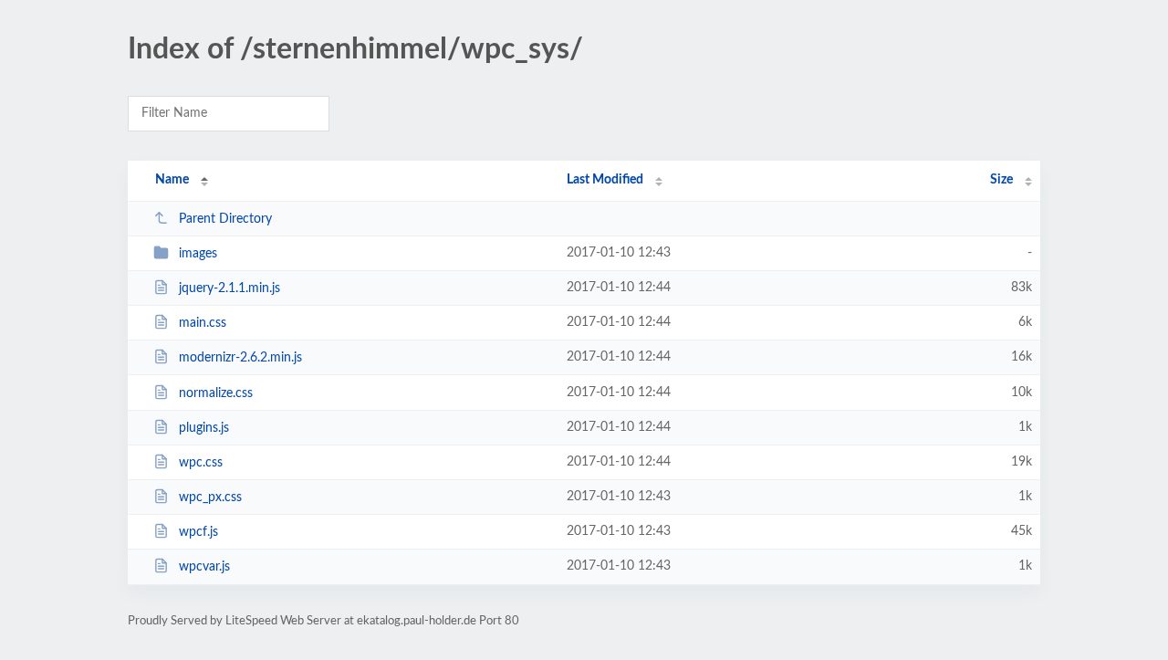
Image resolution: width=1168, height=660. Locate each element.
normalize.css (216, 393)
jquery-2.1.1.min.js (229, 288)
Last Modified (605, 179)
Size (1001, 179)
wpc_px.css (210, 497)
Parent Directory (225, 219)
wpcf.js (198, 532)
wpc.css (201, 462)
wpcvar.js (204, 566)
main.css (202, 323)
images (198, 253)
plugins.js (204, 428)
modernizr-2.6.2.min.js (240, 357)
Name (172, 179)
